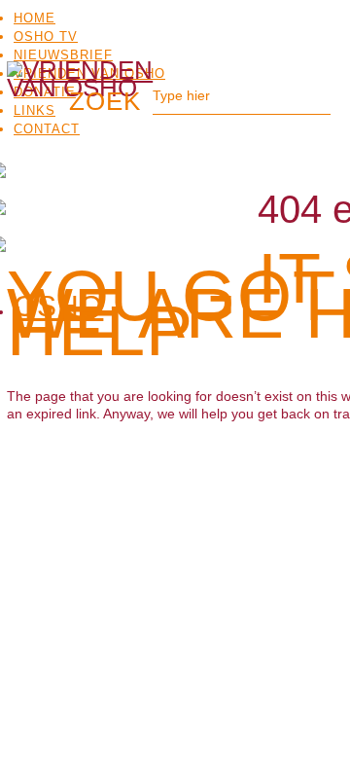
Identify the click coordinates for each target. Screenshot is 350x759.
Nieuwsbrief (63, 55)
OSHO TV (46, 36)
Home (34, 18)
